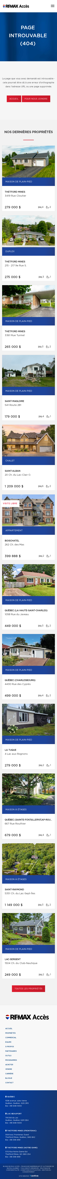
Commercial (10, 1037)
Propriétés (10, 1033)
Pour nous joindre (36, 99)
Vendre (8, 1069)
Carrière (9, 1073)
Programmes (11, 1060)
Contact (9, 1083)
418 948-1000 (15, 1106)
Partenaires (11, 1051)
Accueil (14, 99)
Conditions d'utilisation (31, 1170)
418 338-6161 (14, 1140)
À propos (9, 1046)
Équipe (8, 1042)
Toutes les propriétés (29, 989)
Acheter (9, 1064)
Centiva (34, 1176)
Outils (8, 1055)
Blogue (8, 1078)
